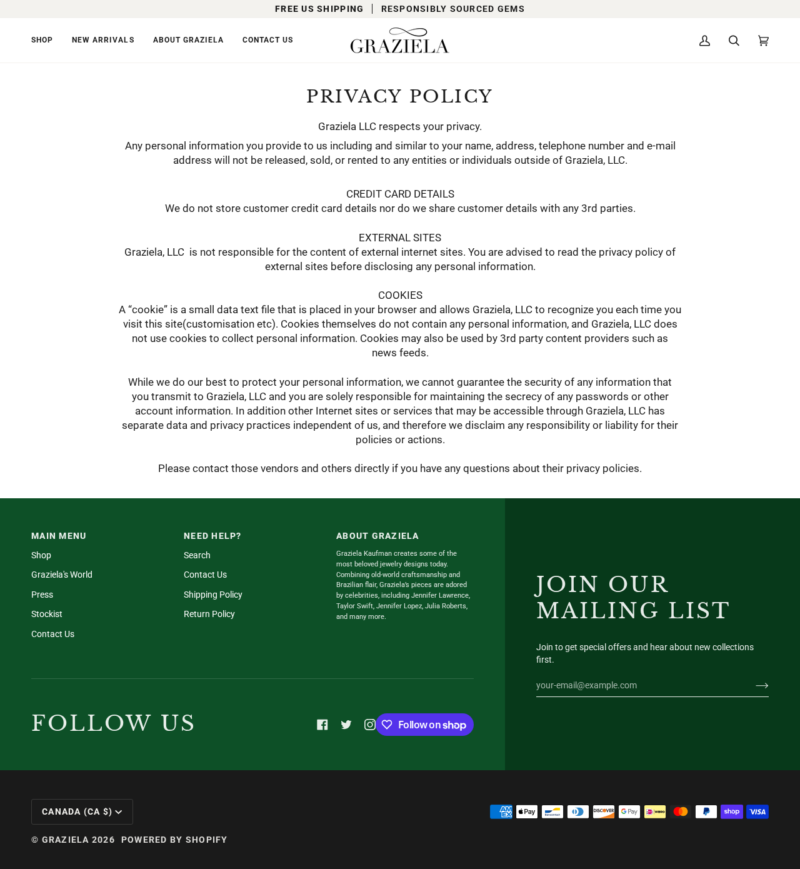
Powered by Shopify (174, 840)
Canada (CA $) (77, 811)
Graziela (65, 840)
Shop (41, 555)
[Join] (752, 685)
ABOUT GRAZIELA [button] (377, 536)
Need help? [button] (213, 536)
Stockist (46, 614)
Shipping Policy (213, 595)
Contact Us (52, 634)
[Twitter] (346, 724)
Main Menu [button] (58, 536)
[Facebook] (322, 724)
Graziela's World (61, 575)
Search (197, 555)
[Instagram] (370, 724)
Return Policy (209, 614)
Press (42, 595)
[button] (46, 40)
